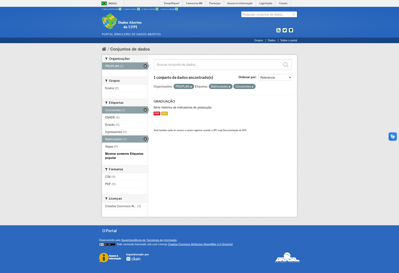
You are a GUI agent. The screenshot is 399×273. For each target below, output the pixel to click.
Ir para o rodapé (168, 9)
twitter (285, 32)
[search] (293, 14)
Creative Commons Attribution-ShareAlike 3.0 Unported (200, 244)
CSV (164, 113)
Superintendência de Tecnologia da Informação (149, 240)
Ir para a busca (150, 9)
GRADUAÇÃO (164, 101)
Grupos (258, 40)
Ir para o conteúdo (111, 9)
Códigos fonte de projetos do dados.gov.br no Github (291, 32)
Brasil (112, 3)
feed (278, 32)
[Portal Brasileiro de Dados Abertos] (146, 21)
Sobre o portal (288, 40)
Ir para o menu (131, 9)
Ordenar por (247, 77)
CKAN (133, 259)
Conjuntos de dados (130, 49)
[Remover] (191, 86)
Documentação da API (234, 130)
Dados (272, 40)
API (215, 130)
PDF (156, 113)
